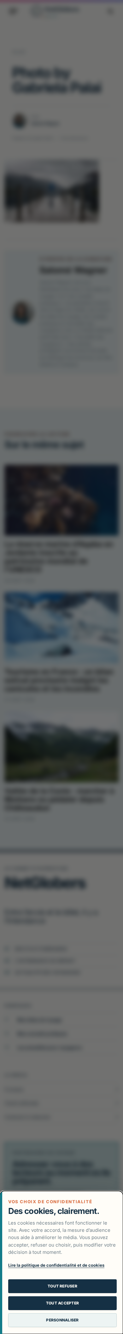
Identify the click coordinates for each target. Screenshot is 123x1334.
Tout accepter (62, 1303)
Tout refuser (62, 1286)
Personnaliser (62, 1320)
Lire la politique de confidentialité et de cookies (56, 1265)
